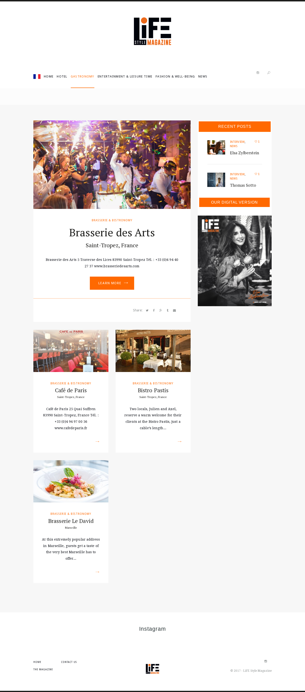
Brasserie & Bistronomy (112, 220)
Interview (237, 142)
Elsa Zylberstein (244, 152)
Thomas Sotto (243, 185)
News (234, 146)
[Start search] (269, 73)
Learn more (109, 283)
